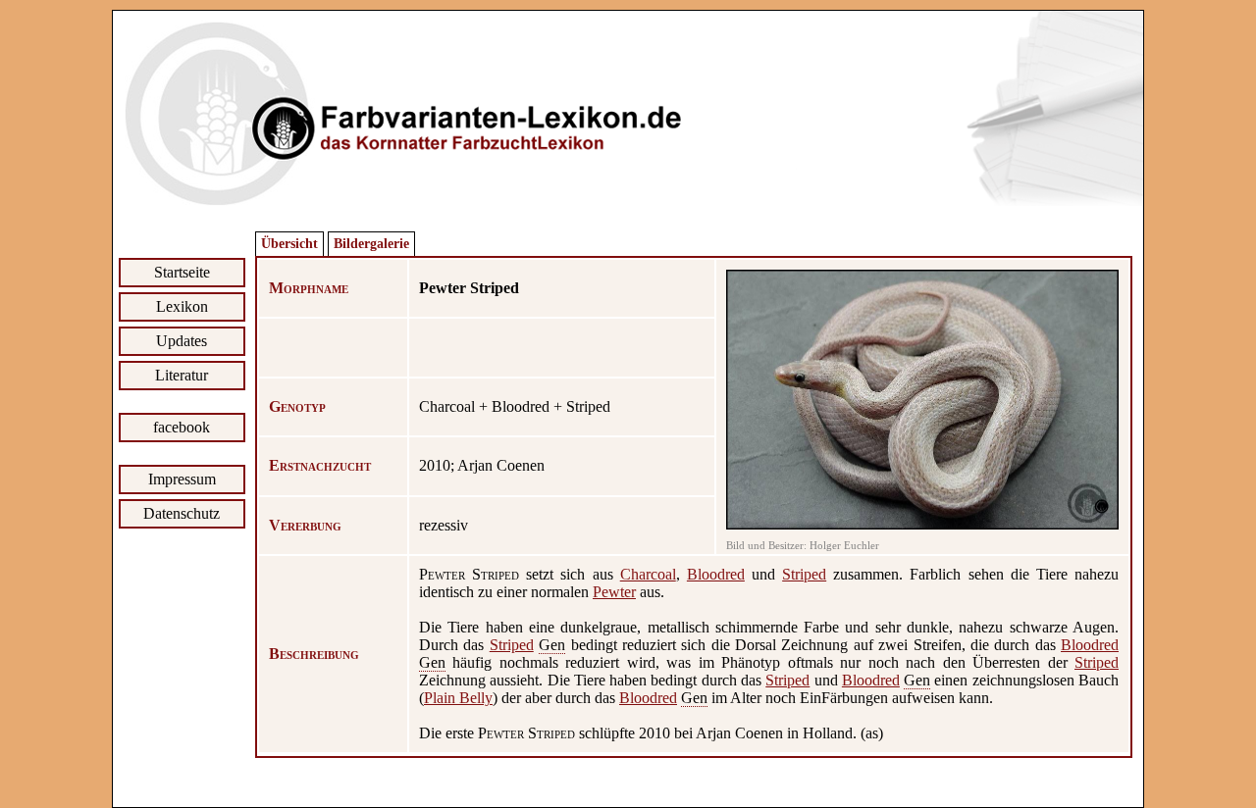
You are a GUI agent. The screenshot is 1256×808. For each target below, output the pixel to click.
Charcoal (648, 574)
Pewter (614, 591)
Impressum (182, 479)
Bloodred (716, 574)
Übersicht (289, 243)
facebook (181, 427)
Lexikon (182, 306)
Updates (181, 340)
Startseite (182, 272)
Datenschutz (181, 513)
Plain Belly (458, 697)
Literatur (181, 375)
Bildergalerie (371, 243)
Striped (804, 574)
